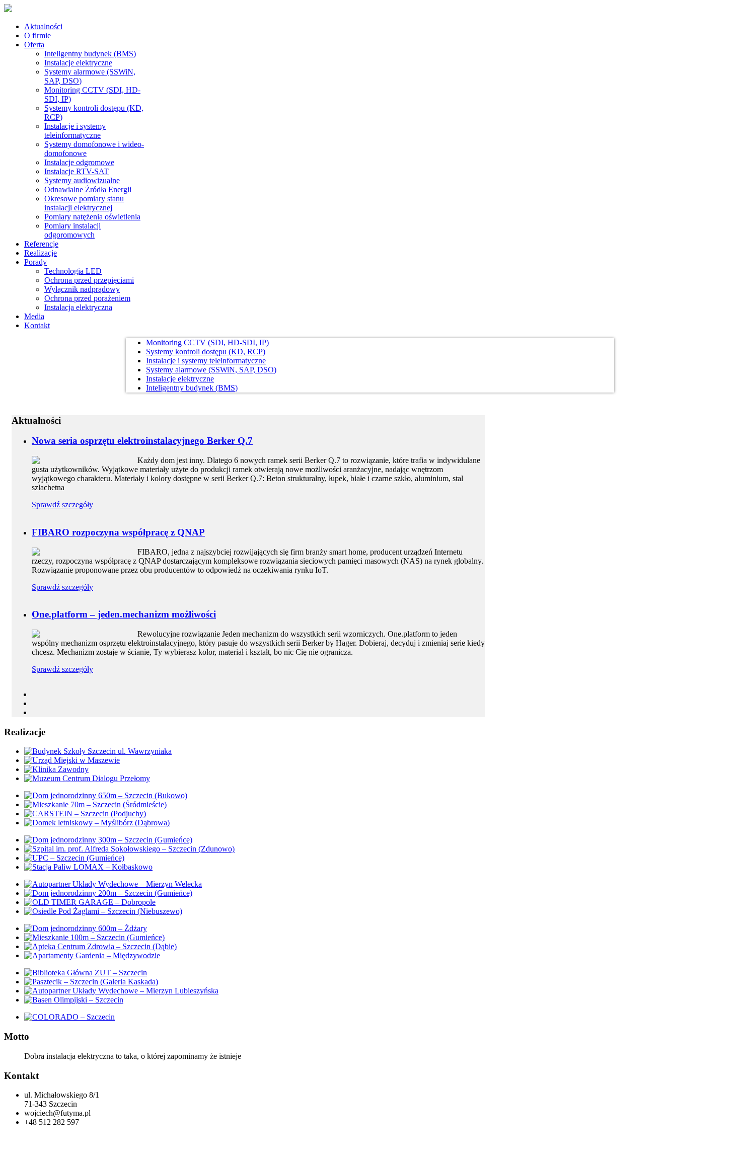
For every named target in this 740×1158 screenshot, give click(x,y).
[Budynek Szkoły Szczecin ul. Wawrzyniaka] (98, 751)
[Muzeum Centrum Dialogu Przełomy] (87, 778)
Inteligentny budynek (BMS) (192, 387)
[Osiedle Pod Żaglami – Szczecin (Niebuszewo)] (103, 911)
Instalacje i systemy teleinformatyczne (206, 360)
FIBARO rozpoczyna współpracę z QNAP (118, 532)
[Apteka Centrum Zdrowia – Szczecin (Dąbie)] (100, 946)
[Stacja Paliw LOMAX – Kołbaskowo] (88, 867)
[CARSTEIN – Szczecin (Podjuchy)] (85, 813)
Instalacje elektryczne (180, 378)
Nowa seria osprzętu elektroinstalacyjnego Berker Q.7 (142, 440)
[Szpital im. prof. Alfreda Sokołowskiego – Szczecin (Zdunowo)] (129, 848)
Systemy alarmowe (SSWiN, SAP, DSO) (211, 369)
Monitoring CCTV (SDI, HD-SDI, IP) (207, 342)
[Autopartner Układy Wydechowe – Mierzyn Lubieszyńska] (121, 990)
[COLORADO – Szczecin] (69, 1017)
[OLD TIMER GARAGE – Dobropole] (90, 902)
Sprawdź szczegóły (62, 504)
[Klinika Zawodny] (56, 769)
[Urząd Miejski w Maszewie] (72, 760)
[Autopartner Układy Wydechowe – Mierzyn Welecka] (113, 884)
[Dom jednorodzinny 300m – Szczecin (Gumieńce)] (108, 839)
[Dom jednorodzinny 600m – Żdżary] (85, 928)
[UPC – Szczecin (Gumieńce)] (74, 858)
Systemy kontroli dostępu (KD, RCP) (205, 351)
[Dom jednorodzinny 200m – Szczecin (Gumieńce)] (108, 893)
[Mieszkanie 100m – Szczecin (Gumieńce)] (94, 937)
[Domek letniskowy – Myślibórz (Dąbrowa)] (97, 822)
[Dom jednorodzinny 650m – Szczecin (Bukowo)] (105, 795)
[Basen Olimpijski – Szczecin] (73, 999)
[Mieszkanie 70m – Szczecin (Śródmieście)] (95, 804)
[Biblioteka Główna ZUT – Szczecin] (85, 972)
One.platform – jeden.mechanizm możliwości (124, 614)
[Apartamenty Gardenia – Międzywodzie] (92, 955)
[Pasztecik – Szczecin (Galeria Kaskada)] (91, 981)
